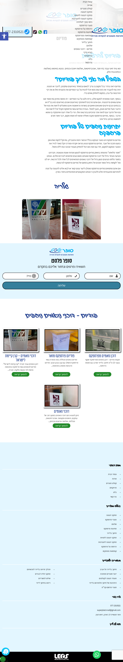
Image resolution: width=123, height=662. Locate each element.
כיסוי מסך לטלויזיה (84, 21)
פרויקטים (88, 55)
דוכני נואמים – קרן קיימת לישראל (20, 358)
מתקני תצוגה (86, 11)
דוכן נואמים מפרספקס (102, 356)
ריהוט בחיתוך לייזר (43, 582)
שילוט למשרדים (44, 578)
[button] (4, 36)
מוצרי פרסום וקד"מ (109, 587)
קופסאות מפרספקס (83, 35)
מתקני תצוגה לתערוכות (82, 18)
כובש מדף (87, 52)
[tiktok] (35, 32)
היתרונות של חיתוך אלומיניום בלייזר (103, 582)
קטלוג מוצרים (86, 8)
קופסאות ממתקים (84, 38)
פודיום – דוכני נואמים (83, 48)
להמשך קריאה (102, 374)
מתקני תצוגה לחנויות (83, 15)
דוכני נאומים (61, 411)
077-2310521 (115, 605)
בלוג (90, 58)
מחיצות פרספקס (85, 32)
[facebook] (45, 32)
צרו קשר (88, 62)
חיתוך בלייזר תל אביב (108, 569)
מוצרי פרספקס (85, 25)
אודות (89, 5)
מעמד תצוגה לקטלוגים (108, 578)
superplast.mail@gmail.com (109, 610)
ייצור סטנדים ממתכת (108, 573)
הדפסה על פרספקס (83, 28)
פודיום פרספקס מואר (61, 356)
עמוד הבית (87, 1)
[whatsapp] (40, 32)
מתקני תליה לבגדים (42, 573)
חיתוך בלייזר (87, 42)
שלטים (89, 45)
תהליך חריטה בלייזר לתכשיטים (38, 569)
